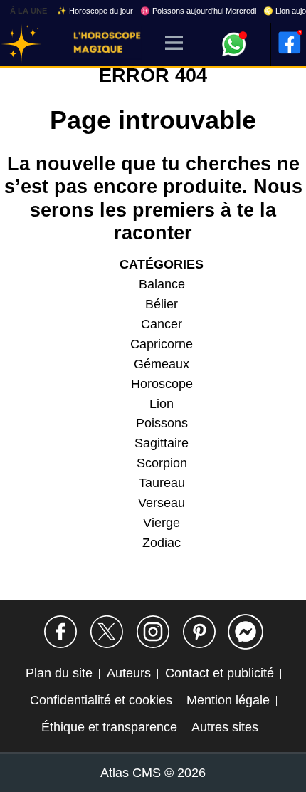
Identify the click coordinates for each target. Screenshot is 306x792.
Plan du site (59, 673)
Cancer (161, 324)
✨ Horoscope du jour (95, 10)
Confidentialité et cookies (101, 700)
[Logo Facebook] (289, 42)
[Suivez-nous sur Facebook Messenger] (245, 632)
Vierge (161, 523)
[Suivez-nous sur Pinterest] (199, 632)
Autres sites (224, 727)
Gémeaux (161, 364)
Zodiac (161, 543)
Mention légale (228, 700)
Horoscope (162, 384)
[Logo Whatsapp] (234, 37)
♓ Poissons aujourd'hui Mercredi (198, 10)
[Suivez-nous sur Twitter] (107, 632)
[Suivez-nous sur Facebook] (60, 632)
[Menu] (174, 43)
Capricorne (161, 344)
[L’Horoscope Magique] (21, 44)
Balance (162, 284)
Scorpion (162, 463)
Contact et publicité (219, 673)
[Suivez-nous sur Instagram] (153, 632)
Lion (161, 404)
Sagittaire (161, 443)
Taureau (162, 483)
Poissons (162, 423)
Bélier (161, 304)
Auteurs (129, 673)
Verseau (161, 503)
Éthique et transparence (109, 727)
